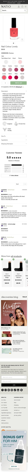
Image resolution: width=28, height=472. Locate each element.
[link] (14, 450)
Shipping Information (7, 143)
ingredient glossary (6, 412)
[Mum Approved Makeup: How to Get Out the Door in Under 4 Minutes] (7, 342)
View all (24, 296)
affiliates (3, 420)
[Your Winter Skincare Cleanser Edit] (7, 351)
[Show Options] (25, 377)
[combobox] (14, 10)
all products (16, 256)
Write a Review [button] (14, 175)
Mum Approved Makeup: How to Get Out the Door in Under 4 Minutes (19, 341)
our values (4, 402)
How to (6, 344)
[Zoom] (22, 39)
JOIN (14, 385)
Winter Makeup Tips (5, 327)
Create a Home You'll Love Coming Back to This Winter (19, 332)
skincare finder (18, 412)
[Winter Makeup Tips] (14, 313)
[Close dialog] (25, 432)
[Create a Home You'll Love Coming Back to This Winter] (7, 334)
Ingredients (4, 139)
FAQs (15, 402)
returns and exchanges (20, 407)
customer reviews (5, 417)
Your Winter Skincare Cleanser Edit (17, 349)
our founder (4, 407)
